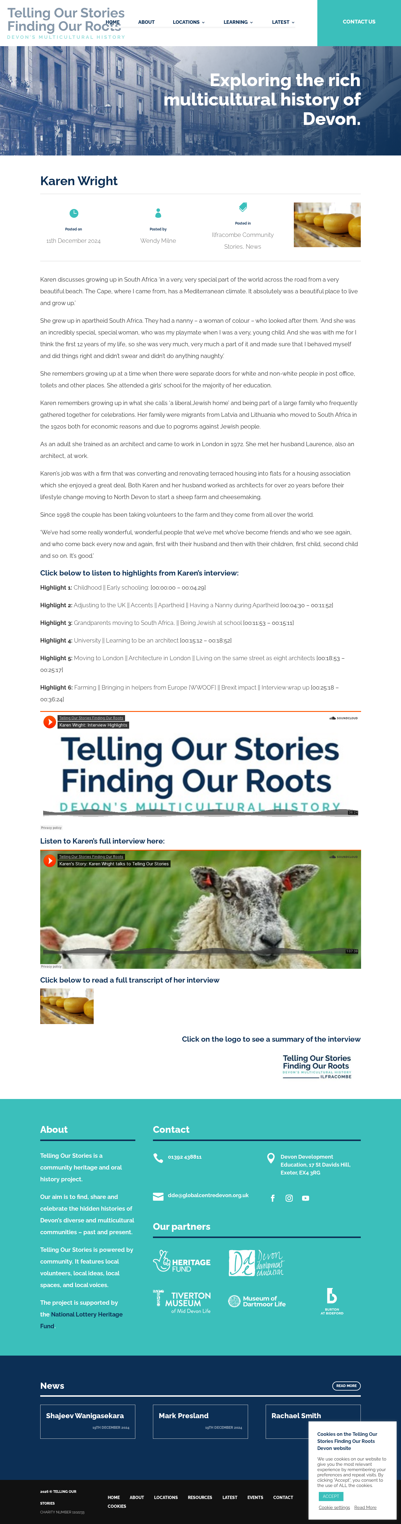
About (146, 22)
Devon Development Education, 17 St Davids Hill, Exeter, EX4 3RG (316, 1165)
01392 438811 (185, 1157)
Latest (280, 22)
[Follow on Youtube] (306, 1198)
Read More (365, 1507)
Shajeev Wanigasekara (85, 1415)
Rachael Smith (296, 1415)
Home (113, 22)
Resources (200, 1497)
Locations (186, 22)
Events (255, 1497)
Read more (346, 1386)
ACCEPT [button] (331, 1496)
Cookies (117, 1506)
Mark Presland (184, 1415)
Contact (283, 1497)
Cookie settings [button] (334, 1507)
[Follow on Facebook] (273, 1198)
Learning (236, 22)
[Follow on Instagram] (289, 1198)
